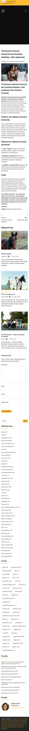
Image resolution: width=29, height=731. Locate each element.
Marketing (4, 727)
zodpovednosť (18, 643)
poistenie (14, 619)
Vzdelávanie (4, 542)
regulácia (17, 629)
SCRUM (16, 671)
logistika (15, 595)
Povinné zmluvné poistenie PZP (9, 507)
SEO (11, 719)
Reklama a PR (17, 719)
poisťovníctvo (7, 622)
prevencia (6, 629)
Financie (11, 723)
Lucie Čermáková (20, 61)
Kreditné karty (4, 487)
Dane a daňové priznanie (7, 452)
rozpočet (6, 636)
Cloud (2, 449)
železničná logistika (8, 650)
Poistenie (3, 504)
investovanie (17, 588)
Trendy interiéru (6, 254)
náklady (5, 612)
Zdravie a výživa (5, 553)
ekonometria (7, 581)
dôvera (15, 577)
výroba (16, 640)
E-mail (3, 394)
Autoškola (4, 721)
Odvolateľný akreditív (15, 677)
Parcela (16, 674)
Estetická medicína (6, 466)
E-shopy (3, 461)
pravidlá (5, 626)
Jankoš (3, 339)
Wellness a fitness (5, 547)
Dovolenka (4, 729)
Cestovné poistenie (6, 446)
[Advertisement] (14, 29)
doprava (6, 574)
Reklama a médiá (5, 518)
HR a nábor (4, 475)
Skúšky (15, 727)
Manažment (16, 721)
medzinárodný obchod (9, 605)
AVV (11, 679)
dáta (15, 574)
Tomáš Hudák (4, 296)
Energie (3, 464)
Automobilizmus (5, 437)
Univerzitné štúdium (6, 536)
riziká (14, 633)
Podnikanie (4, 501)
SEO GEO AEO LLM (5, 292)
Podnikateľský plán (11, 725)
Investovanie (4, 484)
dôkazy (5, 577)
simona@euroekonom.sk (18, 707)
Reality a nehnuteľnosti (7, 516)
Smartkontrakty (5, 524)
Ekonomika (17, 723)
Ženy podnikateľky (5, 556)
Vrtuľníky (24, 719)
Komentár (4, 365)
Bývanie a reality (5, 440)
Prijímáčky (24, 721)
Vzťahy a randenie (5, 545)
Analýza (3, 432)
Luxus (2, 492)
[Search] (26, 11)
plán (5, 619)
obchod (16, 612)
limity (5, 595)
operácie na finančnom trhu (14, 209)
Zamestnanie (4, 550)
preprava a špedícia (19, 626)
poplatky (19, 622)
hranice (5, 588)
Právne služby (4, 510)
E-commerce (4, 458)
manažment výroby (8, 598)
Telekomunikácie (5, 530)
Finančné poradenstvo (6, 472)
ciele (17, 570)
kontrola (18, 591)
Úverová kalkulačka (15, 687)
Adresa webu (5, 402)
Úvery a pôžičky (5, 539)
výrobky (5, 643)
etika (17, 581)
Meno (2, 386)
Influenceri (3, 481)
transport (6, 640)
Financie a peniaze (5, 469)
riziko (5, 633)
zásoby (5, 646)
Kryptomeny (4, 490)
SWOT (2, 527)
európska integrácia (8, 584)
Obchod (3, 495)
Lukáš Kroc (4, 256)
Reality (10, 721)
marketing (6, 602)
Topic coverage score (8, 294)
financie (22, 584)
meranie (5, 608)
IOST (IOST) (15, 693)
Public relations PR (6, 513)
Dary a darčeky (5, 455)
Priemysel (16, 690)
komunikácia (7, 591)
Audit (2, 435)
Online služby (4, 498)
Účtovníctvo (4, 533)
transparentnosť (18, 636)
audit (5, 567)
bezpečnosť (6, 570)
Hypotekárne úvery (6, 478)
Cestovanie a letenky (6, 443)
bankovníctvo (16, 567)
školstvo (15, 646)
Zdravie (24, 723)
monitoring (17, 608)
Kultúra (10, 727)
